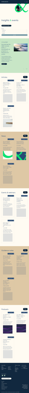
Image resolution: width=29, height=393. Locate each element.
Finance (3, 49)
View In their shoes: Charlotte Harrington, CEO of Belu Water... (21, 80)
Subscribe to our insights (5, 25)
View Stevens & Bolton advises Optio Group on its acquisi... (7, 164)
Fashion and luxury (5, 34)
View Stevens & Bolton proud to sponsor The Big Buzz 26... (7, 196)
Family (3, 47)
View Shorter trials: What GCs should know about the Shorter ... (7, 254)
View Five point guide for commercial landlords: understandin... (21, 254)
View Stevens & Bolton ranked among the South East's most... (21, 139)
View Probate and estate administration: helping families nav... (7, 106)
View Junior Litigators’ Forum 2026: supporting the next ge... (7, 221)
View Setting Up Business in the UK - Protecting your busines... (7, 337)
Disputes (3, 43)
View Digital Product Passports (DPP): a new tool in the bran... (7, 80)
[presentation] (26, 69)
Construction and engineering (6, 38)
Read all (25, 77)
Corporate (3, 40)
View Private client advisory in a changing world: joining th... (21, 196)
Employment (4, 45)
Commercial (4, 36)
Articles (3, 33)
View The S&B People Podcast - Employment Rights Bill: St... (7, 313)
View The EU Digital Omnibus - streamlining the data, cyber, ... (7, 278)
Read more (3, 63)
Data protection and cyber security (7, 41)
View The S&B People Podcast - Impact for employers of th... (20, 313)
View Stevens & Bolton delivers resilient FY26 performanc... (7, 139)
